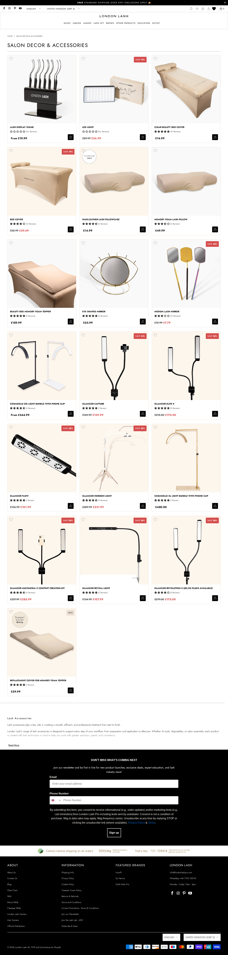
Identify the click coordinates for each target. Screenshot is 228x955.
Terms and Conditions (71, 902)
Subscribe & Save (70, 926)
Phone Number (59, 793)
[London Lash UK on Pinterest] (14, 8)
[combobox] (56, 800)
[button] (67, 23)
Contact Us (12, 878)
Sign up (114, 832)
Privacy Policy (136, 822)
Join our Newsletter (70, 914)
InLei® (119, 872)
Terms (151, 822)
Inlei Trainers (13, 920)
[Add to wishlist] (11, 58)
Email (53, 777)
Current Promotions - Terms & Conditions (80, 908)
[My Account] (208, 8)
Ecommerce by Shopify (50, 947)
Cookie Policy (68, 884)
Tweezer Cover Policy (71, 890)
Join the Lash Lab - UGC (72, 920)
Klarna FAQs (12, 902)
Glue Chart (12, 890)
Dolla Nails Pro (122, 884)
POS (33, 947)
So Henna (120, 878)
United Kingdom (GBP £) (61, 8)
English (32, 8)
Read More (13, 745)
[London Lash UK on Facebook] (4, 8)
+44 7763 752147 (188, 878)
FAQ (9, 896)
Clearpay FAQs (14, 908)
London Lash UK (22, 947)
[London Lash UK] (114, 16)
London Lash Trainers (16, 914)
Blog (9, 884)
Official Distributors (16, 926)
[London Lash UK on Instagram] (9, 8)
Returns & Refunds (70, 896)
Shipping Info (68, 872)
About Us (11, 872)
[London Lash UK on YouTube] (20, 8)
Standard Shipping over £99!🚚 (114, 2)
